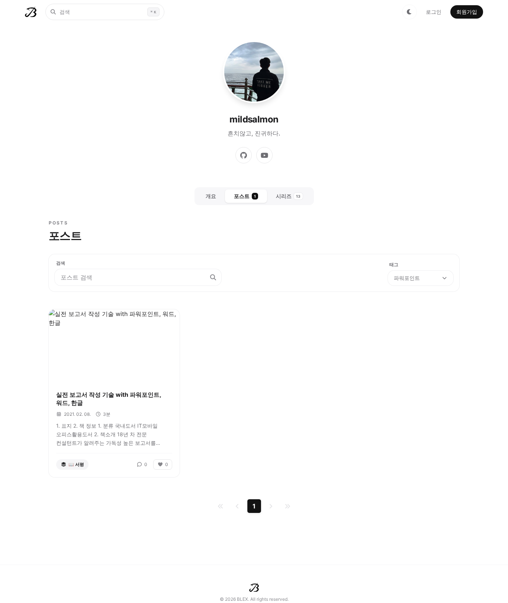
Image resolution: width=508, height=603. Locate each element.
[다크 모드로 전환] (409, 11)
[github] (243, 155)
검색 (60, 263)
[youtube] (264, 155)
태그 (393, 264)
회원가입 (466, 12)
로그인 (433, 12)
